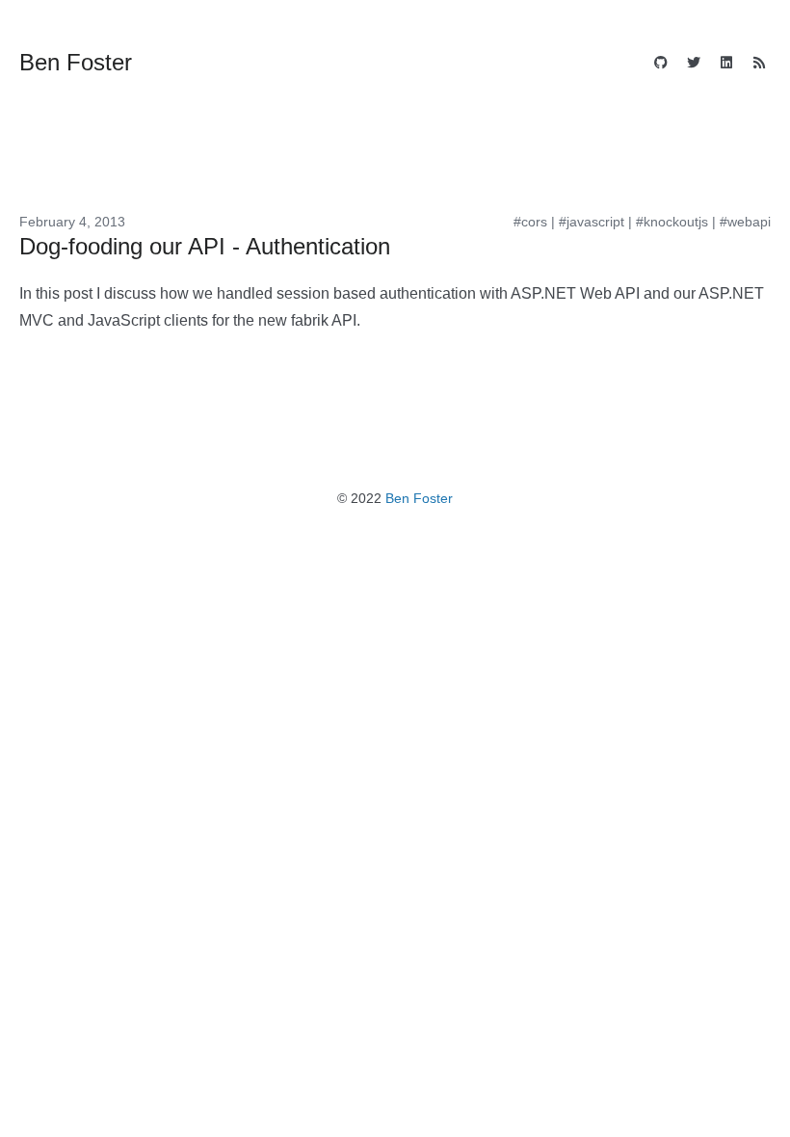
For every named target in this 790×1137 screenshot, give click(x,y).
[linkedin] (726, 64)
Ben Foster (419, 498)
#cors (530, 221)
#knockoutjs (672, 221)
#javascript (591, 221)
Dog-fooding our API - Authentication (204, 246)
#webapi (745, 221)
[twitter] (693, 64)
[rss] (759, 64)
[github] (660, 64)
